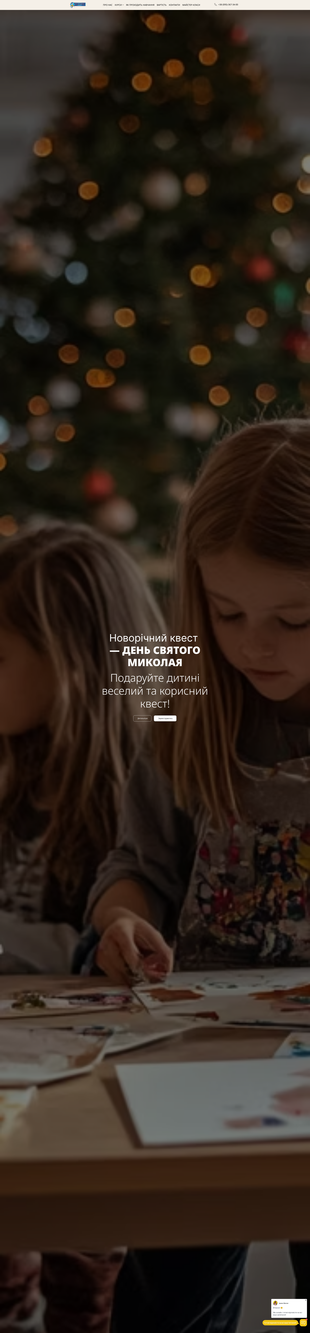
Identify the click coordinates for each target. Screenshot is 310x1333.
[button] (165, 718)
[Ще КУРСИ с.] (123, 4)
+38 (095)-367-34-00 (228, 4)
